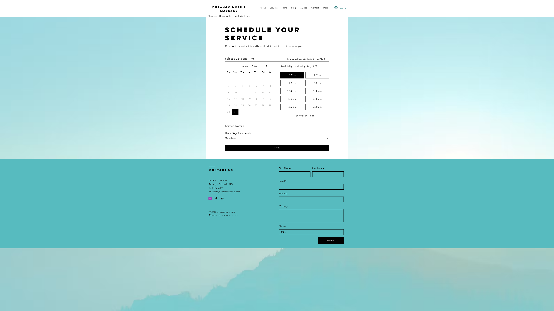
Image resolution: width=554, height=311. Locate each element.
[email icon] (210, 198)
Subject (283, 193)
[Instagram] (222, 198)
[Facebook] (216, 198)
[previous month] (232, 66)
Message (283, 206)
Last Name (318, 168)
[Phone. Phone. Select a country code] (284, 232)
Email (283, 181)
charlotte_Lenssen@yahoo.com (224, 191)
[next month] (266, 66)
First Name (285, 168)
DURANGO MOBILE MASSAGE (229, 9)
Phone (282, 226)
